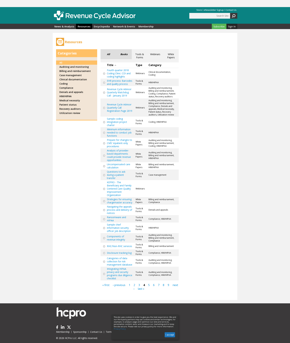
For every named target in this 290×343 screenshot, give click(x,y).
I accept (169, 334)
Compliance (66, 87)
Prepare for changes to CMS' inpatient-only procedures (119, 143)
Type (139, 65)
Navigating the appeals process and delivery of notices (119, 210)
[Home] (95, 15)
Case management (70, 75)
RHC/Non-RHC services (119, 246)
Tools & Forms (139, 56)
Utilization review (69, 113)
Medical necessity (69, 100)
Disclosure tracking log (119, 252)
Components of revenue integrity (116, 238)
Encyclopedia (102, 26)
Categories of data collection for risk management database (119, 261)
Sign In (232, 26)
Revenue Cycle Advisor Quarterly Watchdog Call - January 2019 (119, 92)
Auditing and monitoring (74, 66)
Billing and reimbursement (75, 71)
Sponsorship (80, 331)
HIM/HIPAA (65, 96)
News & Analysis (64, 26)
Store (199, 10)
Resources (84, 26)
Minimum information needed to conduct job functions (119, 132)
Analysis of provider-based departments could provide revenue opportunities (119, 155)
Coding (63, 83)
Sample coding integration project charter (117, 122)
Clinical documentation (73, 79)
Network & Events (124, 26)
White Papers (171, 56)
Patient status (68, 104)
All (108, 54)
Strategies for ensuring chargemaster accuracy (119, 201)
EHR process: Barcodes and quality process (119, 82)
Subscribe (219, 26)
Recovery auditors (70, 108)
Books (124, 54)
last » (141, 289)
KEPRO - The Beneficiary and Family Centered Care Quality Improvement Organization (119, 189)
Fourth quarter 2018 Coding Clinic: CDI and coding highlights (119, 73)
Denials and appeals (71, 92)
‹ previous (119, 285)
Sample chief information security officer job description (119, 228)
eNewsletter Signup (214, 10)
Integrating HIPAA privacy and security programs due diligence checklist (119, 273)
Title (110, 65)
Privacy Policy (120, 329)
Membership (146, 26)
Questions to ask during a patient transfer (116, 175)
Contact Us (231, 10)
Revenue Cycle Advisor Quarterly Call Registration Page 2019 (119, 107)
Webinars (155, 54)
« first (105, 285)
